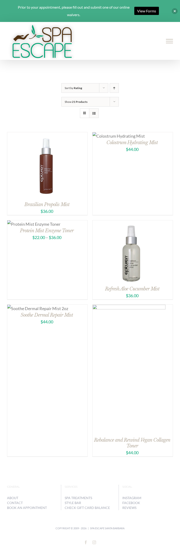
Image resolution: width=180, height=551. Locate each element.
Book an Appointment (27, 508)
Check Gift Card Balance (87, 508)
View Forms (146, 11)
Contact (15, 503)
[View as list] (93, 113)
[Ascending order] (114, 88)
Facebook (131, 503)
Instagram (131, 498)
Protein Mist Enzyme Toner (47, 230)
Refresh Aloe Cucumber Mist (132, 289)
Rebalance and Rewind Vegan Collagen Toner (132, 443)
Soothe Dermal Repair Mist (47, 315)
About (12, 498)
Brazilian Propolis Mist (46, 204)
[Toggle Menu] (169, 41)
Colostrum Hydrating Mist (132, 142)
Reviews (129, 508)
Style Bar (73, 503)
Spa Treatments (78, 498)
